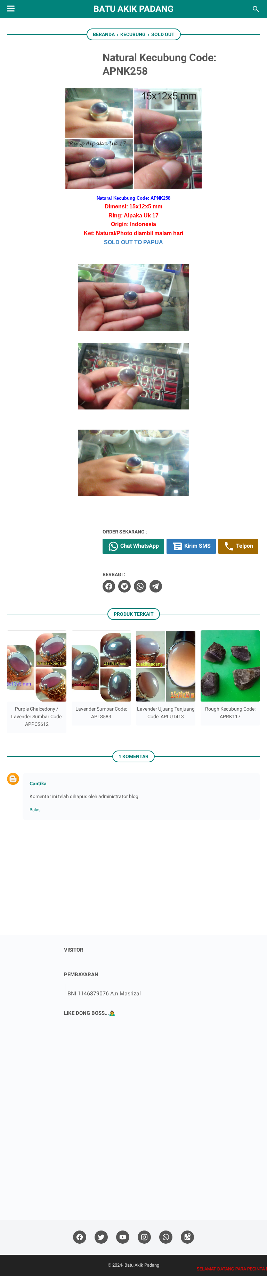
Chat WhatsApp (139, 545)
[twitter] (124, 586)
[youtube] (122, 1237)
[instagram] (144, 1237)
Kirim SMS (197, 545)
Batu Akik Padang (133, 9)
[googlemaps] (187, 1237)
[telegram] (155, 586)
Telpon (244, 545)
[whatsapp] (140, 586)
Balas (35, 809)
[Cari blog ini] (256, 9)
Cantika (38, 783)
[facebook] (109, 586)
